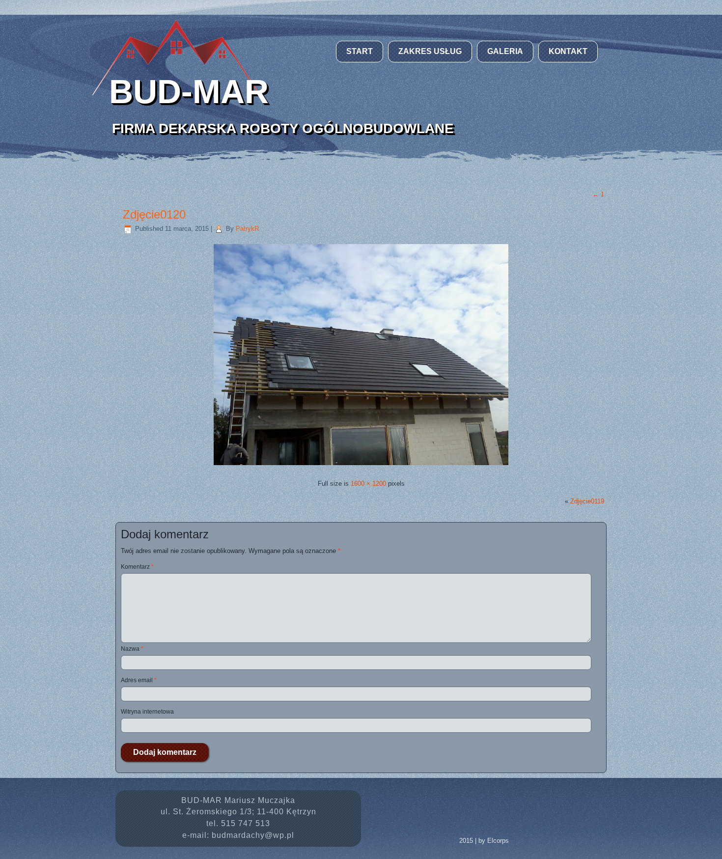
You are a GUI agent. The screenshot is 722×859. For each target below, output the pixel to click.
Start (359, 51)
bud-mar (189, 91)
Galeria (505, 51)
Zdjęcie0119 (587, 501)
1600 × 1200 (368, 483)
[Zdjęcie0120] (361, 466)
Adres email (139, 680)
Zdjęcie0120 (154, 214)
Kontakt (568, 51)
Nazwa (132, 648)
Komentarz (137, 566)
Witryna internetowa (147, 711)
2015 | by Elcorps (484, 840)
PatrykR (247, 228)
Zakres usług (430, 51)
